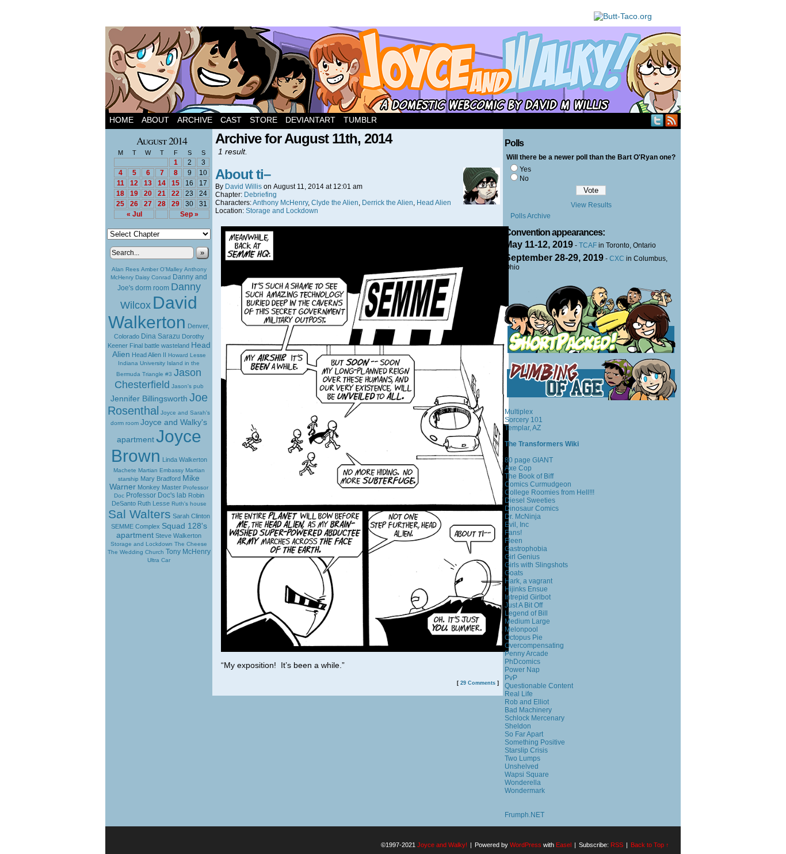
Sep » (189, 214)
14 (162, 183)
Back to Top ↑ (650, 844)
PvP (511, 678)
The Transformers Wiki (542, 444)
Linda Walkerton (184, 459)
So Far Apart (524, 734)
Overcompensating (534, 646)
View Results (591, 205)
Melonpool (521, 629)
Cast (231, 119)
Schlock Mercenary (534, 718)
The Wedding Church (136, 552)
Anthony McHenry (280, 203)
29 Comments (477, 683)
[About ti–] (365, 649)
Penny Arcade (526, 654)
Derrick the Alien (387, 203)
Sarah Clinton (191, 516)
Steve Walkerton (178, 535)
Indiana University (141, 363)
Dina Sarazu (160, 336)
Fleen (513, 541)
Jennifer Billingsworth (149, 398)
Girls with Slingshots (536, 565)
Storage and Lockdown (141, 544)
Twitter (657, 120)
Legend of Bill (526, 613)
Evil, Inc (517, 525)
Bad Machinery (528, 710)
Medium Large (527, 621)
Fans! (513, 533)
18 (120, 193)
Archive (194, 119)
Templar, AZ (523, 428)
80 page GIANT (529, 460)
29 (175, 204)
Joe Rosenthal (158, 404)
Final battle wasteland (159, 345)
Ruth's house (189, 503)
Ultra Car (158, 560)
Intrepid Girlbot (528, 597)
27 (148, 204)
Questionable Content (539, 686)
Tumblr (360, 119)
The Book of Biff (529, 476)
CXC (616, 259)
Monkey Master (159, 487)
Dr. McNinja (523, 517)
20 (148, 193)
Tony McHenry (188, 552)
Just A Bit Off (524, 605)
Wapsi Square (527, 775)
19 (134, 193)
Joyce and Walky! (394, 71)
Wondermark (525, 791)
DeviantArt (310, 119)
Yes (525, 169)
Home (121, 119)
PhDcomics (522, 662)
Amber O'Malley (161, 269)
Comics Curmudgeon (538, 484)
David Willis (243, 187)
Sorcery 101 (524, 420)
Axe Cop (518, 468)
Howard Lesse (187, 355)
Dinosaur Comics (532, 508)
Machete (124, 470)
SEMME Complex (135, 526)
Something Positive (535, 742)
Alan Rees (125, 269)
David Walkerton (152, 312)
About (155, 119)
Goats (514, 573)
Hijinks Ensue (526, 589)
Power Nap (522, 670)
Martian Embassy (161, 470)
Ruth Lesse (154, 503)
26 (134, 204)
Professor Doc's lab (156, 495)
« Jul (134, 214)
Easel (563, 844)
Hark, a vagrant (528, 581)
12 (134, 183)
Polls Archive (530, 216)
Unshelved (522, 766)
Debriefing (260, 195)
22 (175, 193)
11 (120, 183)
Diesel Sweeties (530, 500)
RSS (672, 120)
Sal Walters (139, 514)
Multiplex (519, 412)
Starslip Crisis (526, 750)
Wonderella (523, 783)
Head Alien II (149, 354)
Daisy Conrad (153, 277)
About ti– (242, 174)
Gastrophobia (526, 549)
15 (175, 183)
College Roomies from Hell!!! (549, 492)
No (524, 178)
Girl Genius (522, 557)
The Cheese (190, 544)
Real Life (519, 694)
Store (263, 119)
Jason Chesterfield (158, 378)
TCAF (588, 245)
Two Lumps (522, 758)
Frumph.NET (524, 815)
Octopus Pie (524, 637)
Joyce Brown (156, 446)
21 (162, 193)
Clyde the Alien (334, 203)
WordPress (525, 844)
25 (120, 204)
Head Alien (434, 203)
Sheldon (518, 726)
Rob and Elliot (527, 702)
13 (148, 183)
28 (162, 204)
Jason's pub (187, 386)
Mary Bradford (160, 478)
